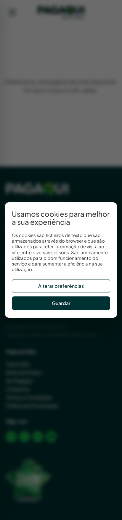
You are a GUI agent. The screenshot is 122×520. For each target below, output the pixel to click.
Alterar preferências (61, 286)
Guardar (61, 303)
